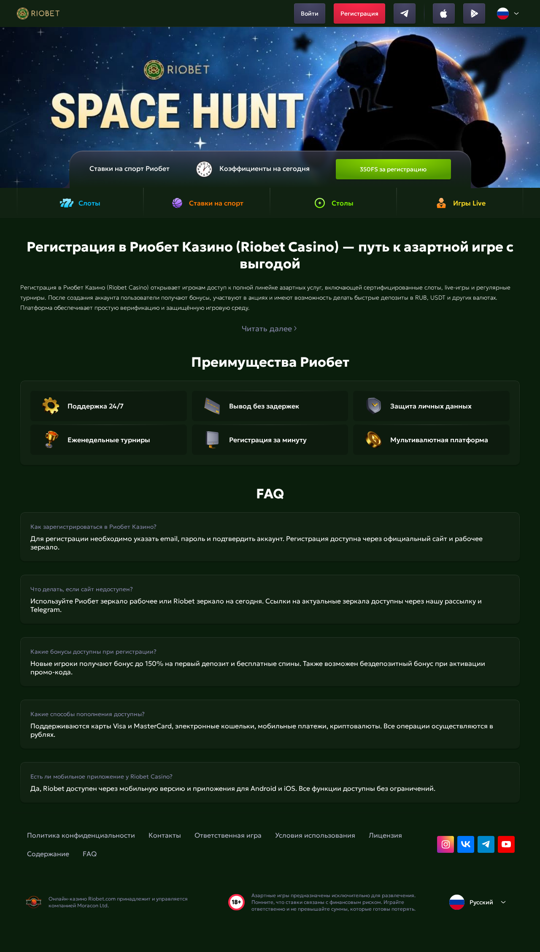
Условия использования (315, 835)
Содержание (48, 853)
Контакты (164, 835)
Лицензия (385, 835)
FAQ (90, 853)
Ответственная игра (228, 835)
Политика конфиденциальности (81, 835)
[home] (38, 13)
